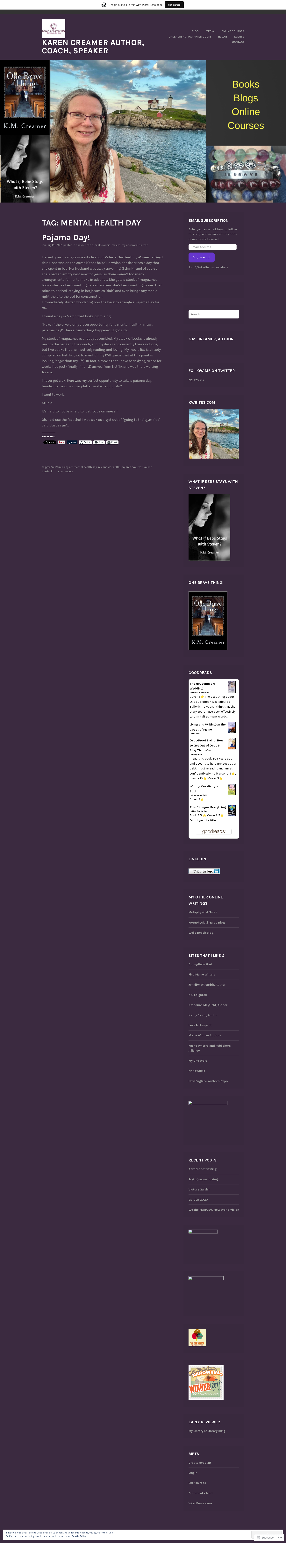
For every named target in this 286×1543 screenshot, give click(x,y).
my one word (130, 245)
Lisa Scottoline (199, 811)
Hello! (222, 36)
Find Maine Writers (202, 974)
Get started (174, 4)
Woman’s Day (149, 257)
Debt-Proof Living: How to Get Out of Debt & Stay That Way (206, 745)
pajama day (128, 467)
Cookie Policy (79, 1536)
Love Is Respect (200, 1025)
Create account (200, 1462)
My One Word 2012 (109, 467)
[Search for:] (214, 314)
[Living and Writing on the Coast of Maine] (232, 732)
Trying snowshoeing (203, 1179)
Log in (193, 1473)
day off (68, 467)
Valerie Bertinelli (120, 257)
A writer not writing (203, 1169)
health (89, 245)
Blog (195, 31)
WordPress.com (200, 1503)
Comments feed (200, 1493)
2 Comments (65, 471)
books (80, 245)
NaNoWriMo (197, 1071)
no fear (143, 245)
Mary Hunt (197, 754)
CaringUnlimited (200, 964)
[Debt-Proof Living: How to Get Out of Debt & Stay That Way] (232, 748)
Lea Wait (196, 733)
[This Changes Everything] (232, 815)
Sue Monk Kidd (199, 795)
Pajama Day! (66, 237)
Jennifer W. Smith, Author (207, 984)
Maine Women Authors (205, 1035)
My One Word (198, 1060)
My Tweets (196, 379)
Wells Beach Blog (201, 932)
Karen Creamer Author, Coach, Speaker (93, 46)
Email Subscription (209, 220)
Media (210, 31)
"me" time (57, 467)
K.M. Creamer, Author (211, 339)
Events (239, 36)
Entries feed (197, 1483)
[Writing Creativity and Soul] (232, 794)
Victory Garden (199, 1189)
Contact (238, 42)
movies (115, 245)
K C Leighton (198, 995)
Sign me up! (201, 257)
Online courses (232, 31)
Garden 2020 (198, 1199)
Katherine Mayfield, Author (208, 1005)
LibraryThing (216, 1431)
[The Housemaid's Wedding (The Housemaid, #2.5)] (232, 692)
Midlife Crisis (102, 245)
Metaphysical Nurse (203, 912)
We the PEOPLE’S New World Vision (214, 1209)
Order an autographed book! (190, 36)
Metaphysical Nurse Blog (207, 922)
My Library (196, 1431)
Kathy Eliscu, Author (203, 1015)
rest (140, 467)
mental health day (85, 467)
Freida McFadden (200, 692)
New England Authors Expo (208, 1081)
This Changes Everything (208, 807)
